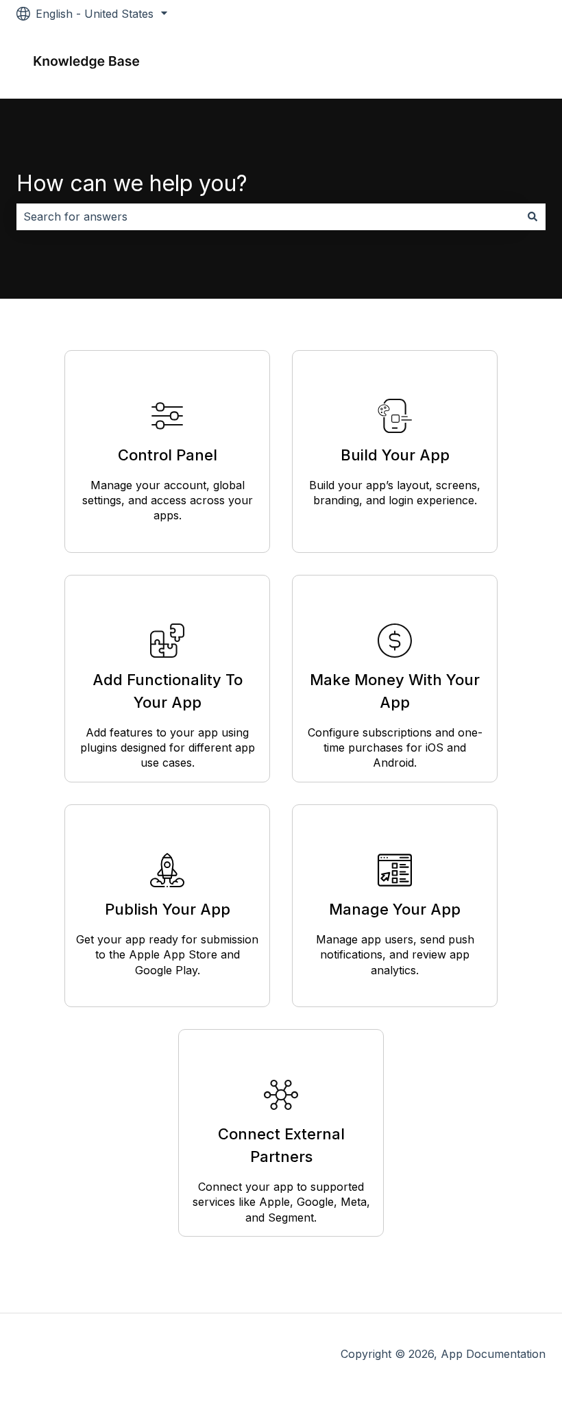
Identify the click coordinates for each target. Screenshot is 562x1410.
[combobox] (268, 216)
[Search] (533, 216)
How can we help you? (131, 183)
